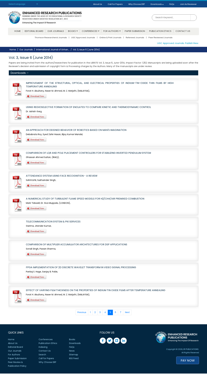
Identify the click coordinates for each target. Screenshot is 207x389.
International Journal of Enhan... (52, 49)
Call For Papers (115, 4)
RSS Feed (73, 358)
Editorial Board (34, 31)
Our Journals (55, 31)
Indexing (43, 347)
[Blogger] (117, 341)
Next (127, 312)
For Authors (111, 31)
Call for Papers (46, 358)
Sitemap (73, 354)
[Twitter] (110, 341)
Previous (81, 312)
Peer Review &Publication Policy (17, 364)
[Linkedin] (124, 341)
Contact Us (182, 31)
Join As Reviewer (188, 4)
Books (72, 31)
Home (17, 31)
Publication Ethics (160, 31)
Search (42, 354)
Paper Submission (135, 31)
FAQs (171, 4)
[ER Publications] (45, 17)
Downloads (156, 4)
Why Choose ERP (136, 4)
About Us (97, 4)
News (72, 350)
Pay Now (188, 360)
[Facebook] (103, 341)
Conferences (90, 31)
